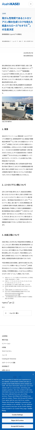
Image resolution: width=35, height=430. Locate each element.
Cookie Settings (17, 414)
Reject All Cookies (17, 420)
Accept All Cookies (17, 426)
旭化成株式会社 (6, 41)
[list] (17, 14)
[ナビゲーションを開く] (30, 4)
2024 (20, 41)
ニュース (14, 41)
